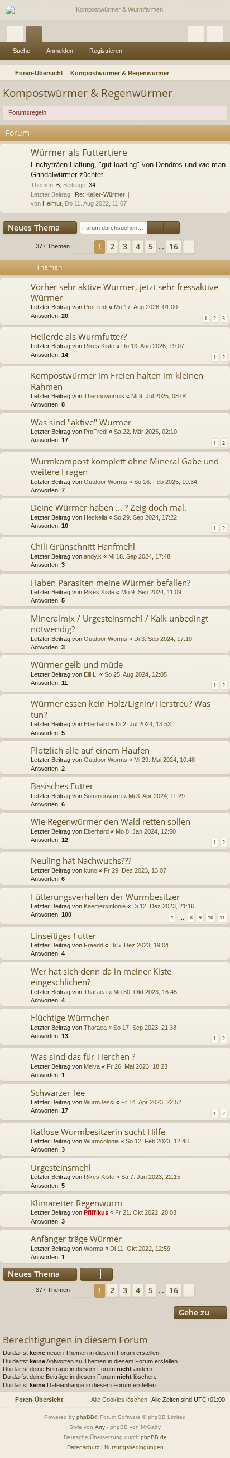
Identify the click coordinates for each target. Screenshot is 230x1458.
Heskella (95, 517)
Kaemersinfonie (105, 906)
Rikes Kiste (99, 346)
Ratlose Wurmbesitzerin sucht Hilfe (98, 1131)
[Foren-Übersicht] (115, 10)
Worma (93, 1248)
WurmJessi (99, 1102)
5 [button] (150, 246)
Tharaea (95, 992)
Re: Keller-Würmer (100, 194)
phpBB (85, 1417)
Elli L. (91, 674)
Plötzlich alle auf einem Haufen (90, 750)
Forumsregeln (27, 112)
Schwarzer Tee (58, 1092)
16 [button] (173, 246)
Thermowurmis (104, 396)
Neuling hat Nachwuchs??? (81, 860)
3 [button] (125, 246)
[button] (82, 247)
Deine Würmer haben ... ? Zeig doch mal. (108, 507)
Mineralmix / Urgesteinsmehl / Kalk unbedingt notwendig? (119, 623)
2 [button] (112, 246)
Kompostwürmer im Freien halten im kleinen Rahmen (117, 381)
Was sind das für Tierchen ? (83, 1056)
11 (222, 917)
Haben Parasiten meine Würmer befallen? (110, 582)
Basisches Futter (62, 785)
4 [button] (138, 246)
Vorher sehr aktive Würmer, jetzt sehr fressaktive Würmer (124, 292)
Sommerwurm (103, 795)
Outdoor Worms (105, 481)
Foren (36, 36)
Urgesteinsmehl (61, 1167)
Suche (21, 50)
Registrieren (105, 50)
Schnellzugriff (17, 36)
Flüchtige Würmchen (70, 1017)
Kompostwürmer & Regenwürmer (87, 93)
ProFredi (95, 307)
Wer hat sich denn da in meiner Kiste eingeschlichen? (101, 976)
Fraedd (93, 945)
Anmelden (59, 50)
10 (210, 917)
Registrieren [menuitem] (217, 36)
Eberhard (96, 724)
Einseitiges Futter (63, 935)
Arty (100, 1427)
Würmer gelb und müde (77, 664)
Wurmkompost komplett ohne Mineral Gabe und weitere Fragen (125, 466)
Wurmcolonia (101, 1141)
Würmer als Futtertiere (79, 152)
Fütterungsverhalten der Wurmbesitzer (105, 896)
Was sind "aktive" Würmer (81, 422)
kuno (90, 870)
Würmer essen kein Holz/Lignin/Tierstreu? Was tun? (120, 709)
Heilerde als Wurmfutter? (79, 336)
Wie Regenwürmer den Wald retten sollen (110, 821)
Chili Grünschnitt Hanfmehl (83, 546)
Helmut (51, 203)
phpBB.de (154, 1437)
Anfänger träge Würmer (76, 1238)
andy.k (93, 556)
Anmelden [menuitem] (198, 36)
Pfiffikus (96, 1212)
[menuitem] (220, 73)
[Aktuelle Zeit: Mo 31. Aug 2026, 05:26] (205, 73)
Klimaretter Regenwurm (76, 1203)
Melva (92, 1066)
